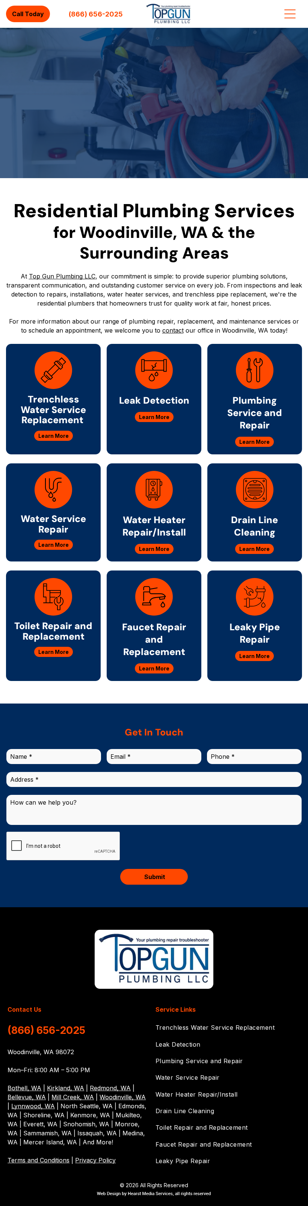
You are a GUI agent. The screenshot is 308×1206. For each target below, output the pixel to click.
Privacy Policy (95, 1160)
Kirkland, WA (65, 1088)
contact (173, 330)
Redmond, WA (110, 1088)
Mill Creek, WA (72, 1097)
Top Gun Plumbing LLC (62, 276)
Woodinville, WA (123, 1097)
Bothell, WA (24, 1088)
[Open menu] (290, 14)
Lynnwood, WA (33, 1106)
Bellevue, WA (27, 1097)
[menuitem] (228, 1027)
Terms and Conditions (38, 1160)
